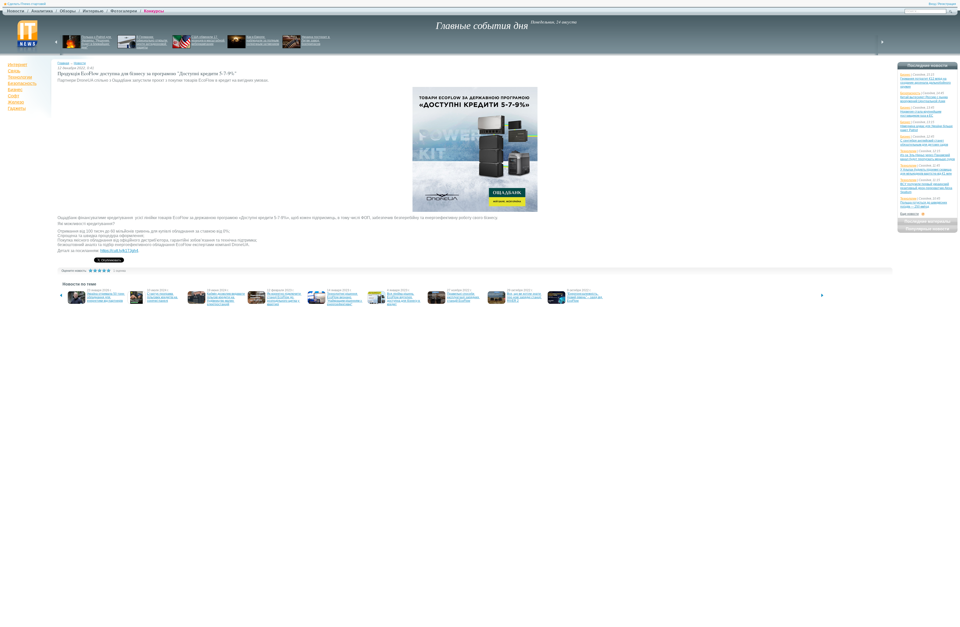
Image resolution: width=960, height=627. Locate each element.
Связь (14, 70)
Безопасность (22, 83)
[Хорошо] (104, 271)
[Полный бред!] (90, 271)
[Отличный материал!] (108, 271)
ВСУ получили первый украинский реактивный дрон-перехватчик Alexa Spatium (926, 188)
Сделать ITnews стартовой (27, 4)
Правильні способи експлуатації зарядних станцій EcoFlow (463, 297)
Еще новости (909, 214)
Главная (63, 63)
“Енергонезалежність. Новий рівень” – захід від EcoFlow (585, 297)
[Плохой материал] (95, 271)
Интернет (17, 64)
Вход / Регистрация (942, 4)
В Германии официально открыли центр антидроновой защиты (152, 42)
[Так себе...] (99, 271)
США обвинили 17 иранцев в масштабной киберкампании (208, 40)
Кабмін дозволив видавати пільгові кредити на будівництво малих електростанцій (226, 299)
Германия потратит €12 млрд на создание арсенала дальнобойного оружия (925, 82)
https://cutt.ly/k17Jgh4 (119, 251)
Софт (13, 95)
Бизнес (15, 89)
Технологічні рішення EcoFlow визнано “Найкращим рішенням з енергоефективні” (344, 299)
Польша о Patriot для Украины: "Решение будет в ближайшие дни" (97, 42)
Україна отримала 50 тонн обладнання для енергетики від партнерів (106, 297)
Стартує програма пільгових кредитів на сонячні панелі (162, 297)
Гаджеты (17, 108)
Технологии (20, 77)
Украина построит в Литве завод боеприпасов (316, 40)
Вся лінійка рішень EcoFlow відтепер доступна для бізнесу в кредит (403, 299)
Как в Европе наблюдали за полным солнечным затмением (262, 40)
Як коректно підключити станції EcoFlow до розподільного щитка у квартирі (284, 299)
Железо (16, 102)
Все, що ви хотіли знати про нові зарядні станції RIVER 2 (524, 297)
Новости (80, 63)
